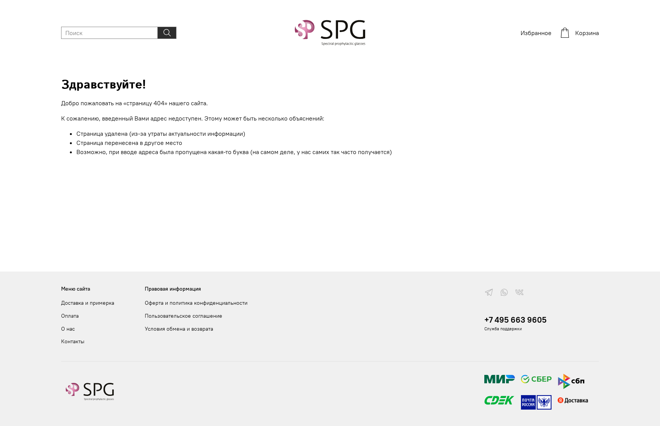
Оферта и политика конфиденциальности (196, 302)
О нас (68, 328)
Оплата (70, 315)
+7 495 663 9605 (515, 320)
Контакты (72, 341)
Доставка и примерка (87, 302)
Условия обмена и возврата (179, 328)
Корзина (587, 33)
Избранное (536, 33)
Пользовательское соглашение (183, 315)
